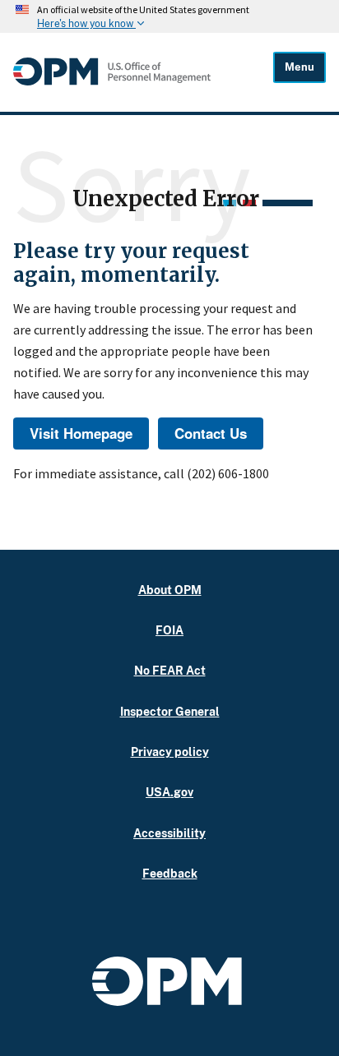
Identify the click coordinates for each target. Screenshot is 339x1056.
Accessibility (169, 833)
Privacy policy (170, 752)
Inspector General (170, 711)
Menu (299, 67)
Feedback (169, 873)
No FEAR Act (170, 670)
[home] (112, 81)
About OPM (170, 590)
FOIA (169, 630)
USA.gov (169, 792)
